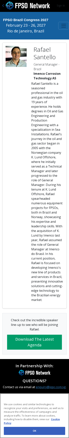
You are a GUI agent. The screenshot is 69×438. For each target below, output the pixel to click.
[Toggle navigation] (63, 26)
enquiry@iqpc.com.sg (51, 387)
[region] (34, 415)
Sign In (61, 5)
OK (34, 430)
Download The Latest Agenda (34, 342)
